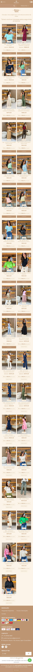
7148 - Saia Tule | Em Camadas (24, 306)
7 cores (9, 107)
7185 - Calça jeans (24, 498)
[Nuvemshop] (16, 659)
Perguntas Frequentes (8, 610)
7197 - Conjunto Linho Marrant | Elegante (9, 467)
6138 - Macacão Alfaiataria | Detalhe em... (24, 371)
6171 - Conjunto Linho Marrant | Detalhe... (9, 371)
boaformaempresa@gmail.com (11, 638)
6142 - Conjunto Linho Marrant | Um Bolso (24, 45)
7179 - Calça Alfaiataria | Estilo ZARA (23, 143)
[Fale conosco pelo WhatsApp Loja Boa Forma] (29, 660)
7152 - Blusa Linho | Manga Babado (24, 273)
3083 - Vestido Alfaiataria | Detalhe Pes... (9, 435)
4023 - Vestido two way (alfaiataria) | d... (9, 403)
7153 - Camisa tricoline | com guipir (9, 595)
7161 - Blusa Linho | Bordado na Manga (9, 241)
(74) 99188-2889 (7, 635)
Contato (4, 614)
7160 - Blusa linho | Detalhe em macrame (24, 208)
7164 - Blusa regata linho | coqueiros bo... (24, 175)
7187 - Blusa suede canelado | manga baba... (9, 499)
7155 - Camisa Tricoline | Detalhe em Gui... (24, 563)
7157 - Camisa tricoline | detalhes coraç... (24, 531)
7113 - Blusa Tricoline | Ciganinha (9, 77)
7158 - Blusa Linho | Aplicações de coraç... (24, 241)
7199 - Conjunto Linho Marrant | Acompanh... (24, 110)
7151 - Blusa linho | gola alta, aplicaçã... (9, 306)
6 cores (24, 74)
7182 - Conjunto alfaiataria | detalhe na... (9, 531)
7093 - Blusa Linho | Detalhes (9, 45)
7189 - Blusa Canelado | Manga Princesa (24, 77)
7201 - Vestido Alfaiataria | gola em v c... (24, 435)
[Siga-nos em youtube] (6, 647)
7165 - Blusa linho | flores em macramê (9, 175)
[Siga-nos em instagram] (3, 647)
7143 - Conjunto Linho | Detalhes (9, 339)
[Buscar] (14, 6)
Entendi (16, 670)
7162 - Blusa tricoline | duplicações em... (9, 208)
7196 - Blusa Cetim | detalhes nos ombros (24, 467)
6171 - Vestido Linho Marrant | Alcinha (24, 339)
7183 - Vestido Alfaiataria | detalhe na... (9, 143)
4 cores (24, 303)
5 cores (9, 41)
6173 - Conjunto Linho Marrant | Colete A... (24, 403)
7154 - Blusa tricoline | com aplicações (9, 273)
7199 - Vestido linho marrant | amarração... (9, 110)
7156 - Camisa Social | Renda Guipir (9, 563)
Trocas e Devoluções (22, 610)
